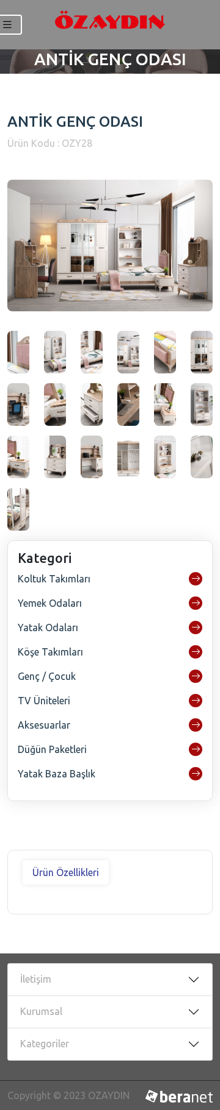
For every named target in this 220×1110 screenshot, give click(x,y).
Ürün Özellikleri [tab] (65, 872)
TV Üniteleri (44, 700)
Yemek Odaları (50, 603)
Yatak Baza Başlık (56, 773)
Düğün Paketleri (52, 749)
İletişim (35, 979)
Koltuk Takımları (54, 578)
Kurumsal (41, 1011)
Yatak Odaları (48, 627)
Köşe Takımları (50, 651)
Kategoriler (44, 1043)
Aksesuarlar (44, 724)
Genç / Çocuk (47, 676)
